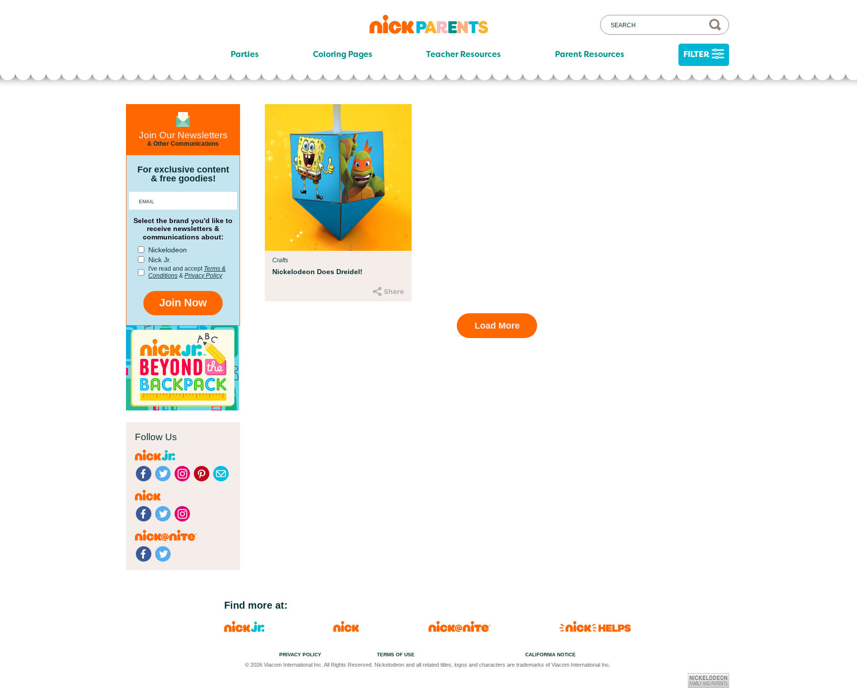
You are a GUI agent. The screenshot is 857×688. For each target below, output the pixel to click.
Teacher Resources (463, 54)
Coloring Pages (342, 54)
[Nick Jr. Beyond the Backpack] (182, 407)
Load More (497, 326)
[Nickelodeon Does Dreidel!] (338, 177)
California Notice (550, 654)
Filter (696, 54)
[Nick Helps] (595, 629)
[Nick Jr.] (244, 629)
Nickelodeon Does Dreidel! (317, 272)
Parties (245, 54)
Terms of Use (396, 654)
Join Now (183, 302)
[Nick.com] (346, 629)
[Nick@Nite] (459, 629)
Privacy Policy (203, 275)
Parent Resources (589, 54)
